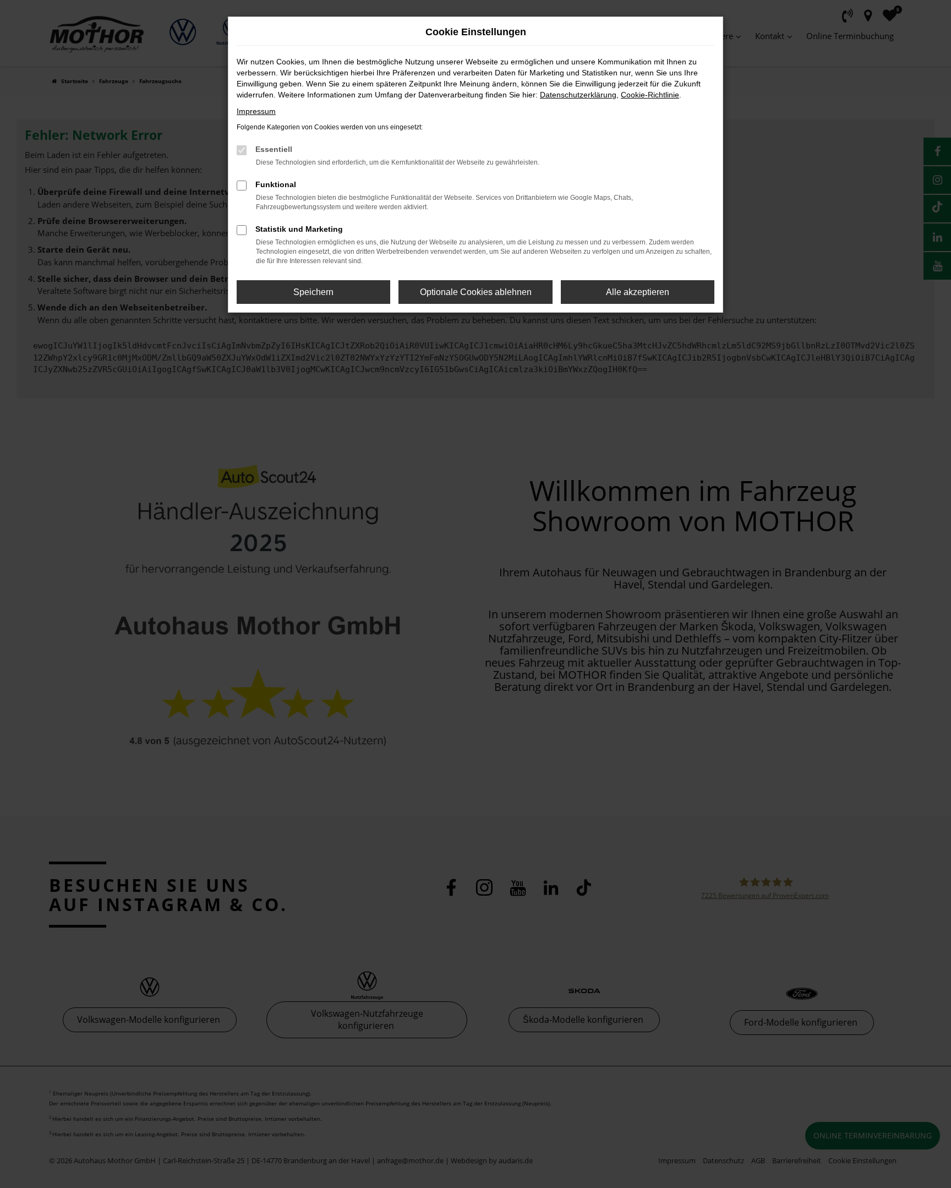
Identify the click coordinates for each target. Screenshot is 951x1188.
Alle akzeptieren (637, 292)
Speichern (313, 292)
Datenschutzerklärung (578, 94)
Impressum (256, 111)
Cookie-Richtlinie (650, 94)
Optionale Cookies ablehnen (476, 292)
